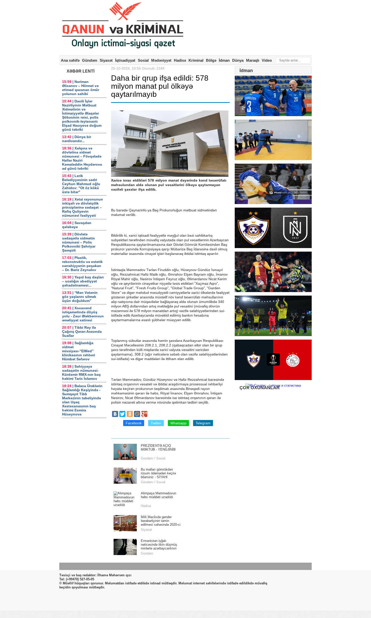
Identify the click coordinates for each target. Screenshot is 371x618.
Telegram (203, 423)
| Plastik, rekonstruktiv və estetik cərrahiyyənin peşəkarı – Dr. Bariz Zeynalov (82, 264)
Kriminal (196, 60)
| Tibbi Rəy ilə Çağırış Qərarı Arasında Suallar (82, 331)
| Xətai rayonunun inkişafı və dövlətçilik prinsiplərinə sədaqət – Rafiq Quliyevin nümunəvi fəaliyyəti (82, 207)
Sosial (143, 60)
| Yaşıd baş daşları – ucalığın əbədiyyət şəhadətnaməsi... (83, 281)
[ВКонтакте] (115, 414)
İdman (224, 60)
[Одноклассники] (130, 414)
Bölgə (211, 60)
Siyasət (106, 60)
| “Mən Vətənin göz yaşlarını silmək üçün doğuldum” (80, 297)
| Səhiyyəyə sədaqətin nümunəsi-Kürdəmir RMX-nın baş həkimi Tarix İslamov (81, 372)
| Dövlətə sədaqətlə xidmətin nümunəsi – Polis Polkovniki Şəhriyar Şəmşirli (78, 242)
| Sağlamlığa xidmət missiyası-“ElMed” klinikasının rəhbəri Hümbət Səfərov (78, 351)
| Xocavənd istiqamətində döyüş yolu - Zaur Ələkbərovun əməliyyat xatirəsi (83, 314)
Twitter (156, 423)
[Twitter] (122, 414)
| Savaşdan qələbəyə (76, 225)
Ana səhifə (70, 60)
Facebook (134, 423)
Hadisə (180, 60)
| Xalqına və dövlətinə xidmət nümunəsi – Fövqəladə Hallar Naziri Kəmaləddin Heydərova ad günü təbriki (82, 158)
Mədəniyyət (161, 60)
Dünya (238, 60)
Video (267, 60)
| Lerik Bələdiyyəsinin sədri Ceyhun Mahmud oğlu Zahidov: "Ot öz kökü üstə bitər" (81, 184)
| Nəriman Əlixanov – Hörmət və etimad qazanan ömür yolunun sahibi (80, 88)
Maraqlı (252, 60)
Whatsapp (178, 423)
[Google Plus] (144, 414)
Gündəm (89, 60)
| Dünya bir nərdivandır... (76, 139)
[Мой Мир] (137, 414)
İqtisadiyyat (125, 60)
